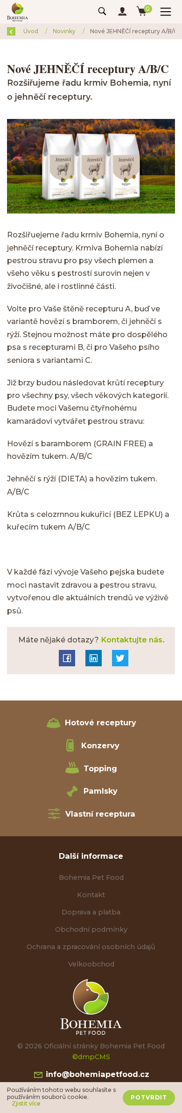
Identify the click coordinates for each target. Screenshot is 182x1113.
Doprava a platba (91, 912)
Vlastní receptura (100, 813)
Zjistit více (26, 1103)
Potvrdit (149, 1097)
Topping (100, 768)
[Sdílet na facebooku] (67, 658)
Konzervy (100, 745)
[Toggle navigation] (102, 11)
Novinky (65, 31)
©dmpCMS (91, 1057)
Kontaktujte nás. (131, 639)
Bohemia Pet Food (91, 877)
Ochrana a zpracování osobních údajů (91, 947)
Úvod (31, 31)
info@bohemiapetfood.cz (96, 1074)
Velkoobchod (91, 964)
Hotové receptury (100, 722)
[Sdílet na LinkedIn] (93, 658)
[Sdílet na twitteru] (120, 658)
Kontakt (91, 895)
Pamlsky (101, 791)
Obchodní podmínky (91, 929)
